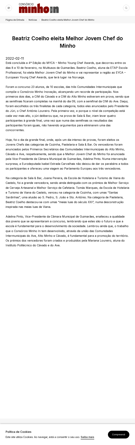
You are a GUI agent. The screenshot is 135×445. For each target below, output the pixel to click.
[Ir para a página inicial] (40, 8)
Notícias (33, 20)
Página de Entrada (15, 20)
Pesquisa (126, 8)
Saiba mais (87, 437)
